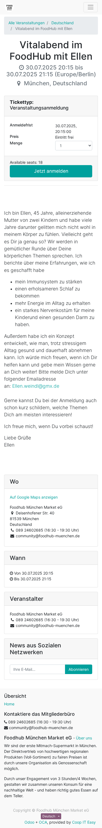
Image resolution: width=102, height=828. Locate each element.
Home (9, 704)
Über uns (84, 738)
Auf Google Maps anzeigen (34, 497)
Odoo (29, 822)
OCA (43, 822)
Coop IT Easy (84, 822)
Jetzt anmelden (51, 171)
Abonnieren (79, 669)
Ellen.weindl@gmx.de (35, 386)
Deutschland (62, 22)
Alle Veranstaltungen (26, 22)
